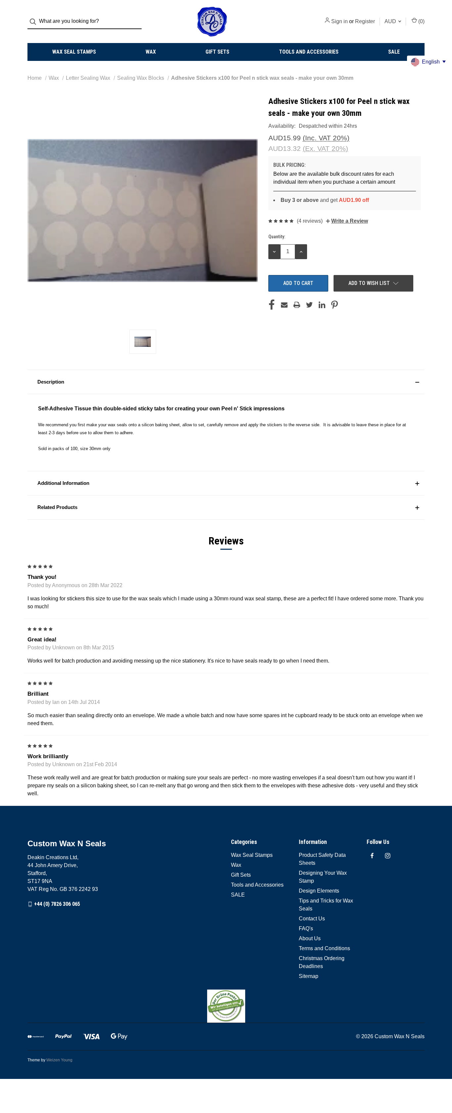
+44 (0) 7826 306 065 (57, 904)
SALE (394, 52)
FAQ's (306, 928)
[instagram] (387, 855)
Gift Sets (217, 52)
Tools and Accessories (309, 52)
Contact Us (312, 918)
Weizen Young (59, 1060)
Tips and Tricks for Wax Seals (326, 904)
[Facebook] (271, 305)
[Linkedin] (322, 305)
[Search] (34, 21)
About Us (310, 938)
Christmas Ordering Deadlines (321, 962)
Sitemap (308, 976)
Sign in (339, 21)
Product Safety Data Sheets (322, 859)
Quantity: (276, 236)
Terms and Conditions (324, 948)
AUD (390, 21)
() (421, 21)
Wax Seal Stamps (74, 52)
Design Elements (319, 891)
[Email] (284, 305)
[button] (226, 382)
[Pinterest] (334, 305)
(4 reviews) (310, 221)
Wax (151, 52)
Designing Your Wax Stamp (323, 877)
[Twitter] (309, 305)
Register (365, 21)
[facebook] (372, 855)
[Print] (297, 305)
